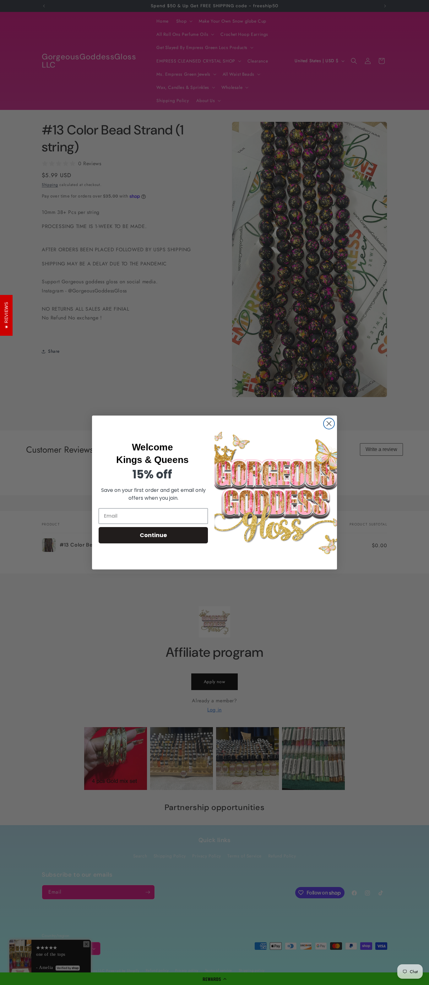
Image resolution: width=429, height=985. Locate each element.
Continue (153, 535)
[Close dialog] (328, 423)
